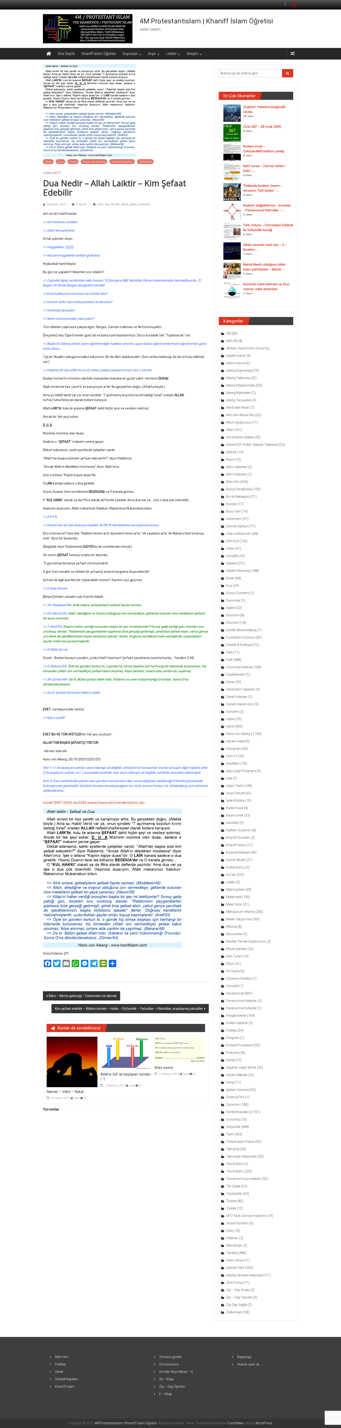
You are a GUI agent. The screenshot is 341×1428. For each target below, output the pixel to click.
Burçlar (231, 504)
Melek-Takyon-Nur (239, 919)
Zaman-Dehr (235, 1268)
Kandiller (232, 823)
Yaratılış (232, 1253)
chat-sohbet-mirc (238, 533)
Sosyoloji (233, 1119)
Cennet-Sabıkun (237, 526)
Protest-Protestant (239, 1045)
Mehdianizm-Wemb (240, 912)
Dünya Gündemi (237, 593)
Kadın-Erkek (234, 815)
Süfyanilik (145, 161)
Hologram (233, 748)
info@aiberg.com (181, 786)
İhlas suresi (163, 1067)
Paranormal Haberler (241, 1001)
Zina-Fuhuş (234, 1282)
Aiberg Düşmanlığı (239, 370)
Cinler (230, 548)
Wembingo (234, 1245)
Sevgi (230, 1082)
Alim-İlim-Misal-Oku (240, 415)
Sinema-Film (235, 1097)
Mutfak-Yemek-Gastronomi (246, 941)
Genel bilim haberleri (240, 689)
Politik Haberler (237, 1023)
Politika (231, 1030)
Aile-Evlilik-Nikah (237, 407)
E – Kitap (165, 1394)
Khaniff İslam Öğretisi (99, 53)
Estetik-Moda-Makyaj (241, 630)
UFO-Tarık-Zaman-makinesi (246, 1216)
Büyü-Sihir (233, 511)
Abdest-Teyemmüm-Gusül (245, 348)
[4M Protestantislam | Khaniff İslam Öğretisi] (49, 54)
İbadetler (232, 763)
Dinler (230, 578)
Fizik (229, 660)
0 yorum (81, 204)
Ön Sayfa (233, 971)
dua (107, 204)
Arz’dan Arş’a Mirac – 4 (176, 1372)
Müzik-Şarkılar (236, 949)
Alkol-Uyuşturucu (238, 422)
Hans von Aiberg (94, 161)
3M (228, 333)
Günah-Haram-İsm (240, 704)
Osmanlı (232, 986)
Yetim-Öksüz (235, 1260)
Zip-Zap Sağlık (236, 1305)
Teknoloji (232, 1149)
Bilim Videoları (236, 474)
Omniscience (168, 1364)
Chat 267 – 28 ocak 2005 (262, 126)
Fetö (229, 652)
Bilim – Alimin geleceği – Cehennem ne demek (83, 996)
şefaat (133, 204)
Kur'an (231, 875)
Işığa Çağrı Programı (241, 771)
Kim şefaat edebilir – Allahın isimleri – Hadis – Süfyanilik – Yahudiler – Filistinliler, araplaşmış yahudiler (129, 1008)
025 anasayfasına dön (97, 803)
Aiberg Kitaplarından (240, 385)
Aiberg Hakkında (238, 378)
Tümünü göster (170, 1357)
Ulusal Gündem (237, 1223)
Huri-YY (231, 756)
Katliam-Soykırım (238, 830)
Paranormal (235, 993)
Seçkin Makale (236, 1075)
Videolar (232, 1238)
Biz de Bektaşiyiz (238, 496)
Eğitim (230, 608)
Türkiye (231, 1201)
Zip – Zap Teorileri (239, 1297)
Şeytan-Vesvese (237, 1090)
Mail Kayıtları (235, 889)
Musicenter (234, 934)
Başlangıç (244, 1357)
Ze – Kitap (166, 1379)
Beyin (230, 459)
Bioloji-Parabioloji (239, 489)
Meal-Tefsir (234, 904)
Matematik (233, 897)
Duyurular (130, 53)
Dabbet (231, 563)
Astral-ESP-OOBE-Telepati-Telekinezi (252, 444)
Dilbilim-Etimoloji (238, 571)
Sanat (230, 1060)
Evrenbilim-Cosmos (240, 637)
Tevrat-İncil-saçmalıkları (243, 1179)
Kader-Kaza (234, 808)
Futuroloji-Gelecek (239, 667)
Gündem (232, 711)
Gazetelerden (235, 674)
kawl (77, 1098)
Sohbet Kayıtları (122, 161)
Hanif (73, 161)
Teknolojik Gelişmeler (241, 1156)
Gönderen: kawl (55, 204)
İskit (229, 778)
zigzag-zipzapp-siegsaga (244, 1275)
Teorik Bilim (234, 1164)
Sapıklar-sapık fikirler (241, 1067)
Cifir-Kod (232, 541)
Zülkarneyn (234, 1312)
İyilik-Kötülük (235, 800)
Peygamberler (236, 1015)
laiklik (124, 204)
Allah (48, 161)
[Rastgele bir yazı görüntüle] (292, 53)
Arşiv (152, 53)
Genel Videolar (236, 697)
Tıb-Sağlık (233, 1186)
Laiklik (230, 882)
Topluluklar (234, 1193)
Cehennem (234, 519)
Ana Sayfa (66, 53)
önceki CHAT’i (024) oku (60, 803)
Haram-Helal (235, 741)
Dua (60, 161)
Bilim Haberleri (236, 467)
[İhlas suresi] (179, 1049)
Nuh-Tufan (234, 956)
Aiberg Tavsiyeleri (238, 400)
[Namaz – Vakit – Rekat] (72, 1062)
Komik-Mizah (235, 860)
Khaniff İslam (236, 845)
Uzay (229, 1230)
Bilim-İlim (233, 482)
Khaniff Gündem (238, 837)
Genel (230, 682)
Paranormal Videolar (241, 1008)
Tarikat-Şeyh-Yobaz (240, 1141)
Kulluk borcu (235, 867)
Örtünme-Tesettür (239, 978)
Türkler (231, 1208)
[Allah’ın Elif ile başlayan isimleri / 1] (125, 1053)
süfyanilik (144, 204)
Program (232, 1038)
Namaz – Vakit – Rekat (65, 1091)
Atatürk (231, 452)
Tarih (230, 1134)
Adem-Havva (235, 363)
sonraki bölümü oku (130, 803)
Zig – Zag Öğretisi (172, 1386)
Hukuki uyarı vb (248, 1364)
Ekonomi (232, 615)
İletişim (192, 53)
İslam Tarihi (234, 786)
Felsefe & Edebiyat (239, 645)
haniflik (115, 204)
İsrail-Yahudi (235, 793)
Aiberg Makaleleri (238, 393)
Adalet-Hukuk (235, 356)
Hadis (230, 719)
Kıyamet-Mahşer (238, 852)
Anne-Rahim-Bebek (240, 437)
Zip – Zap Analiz (238, 1290)
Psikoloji (232, 1052)
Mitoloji (231, 926)
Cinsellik (232, 556)
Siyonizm (233, 1104)
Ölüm (230, 964)
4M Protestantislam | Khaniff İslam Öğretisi (206, 21)
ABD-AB (232, 341)
